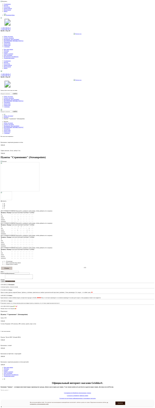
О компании (7, 4)
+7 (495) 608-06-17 (6, 28)
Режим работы (8, 8)
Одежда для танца (9, 38)
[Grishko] (7, 25)
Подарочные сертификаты (11, 56)
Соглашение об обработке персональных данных (77, 393)
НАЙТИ (15, 93)
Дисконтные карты (9, 58)
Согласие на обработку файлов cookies (77, 395)
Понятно (120, 403)
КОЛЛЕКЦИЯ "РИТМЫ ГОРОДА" (14, 41)
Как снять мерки (8, 49)
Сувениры (7, 46)
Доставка (6, 51)
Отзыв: (3, 279)
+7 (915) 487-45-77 (6, 29)
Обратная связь (78, 33)
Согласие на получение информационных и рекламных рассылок (77, 398)
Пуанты (6, 117)
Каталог (6, 5)
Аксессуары (7, 43)
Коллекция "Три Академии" (11, 39)
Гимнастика (7, 45)
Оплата (6, 52)
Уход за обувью (8, 55)
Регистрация (7, 10)
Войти (5, 11)
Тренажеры (7, 42)
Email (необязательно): (7, 273)
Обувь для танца (8, 36)
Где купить (7, 7)
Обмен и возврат (8, 53)
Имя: (2, 271)
